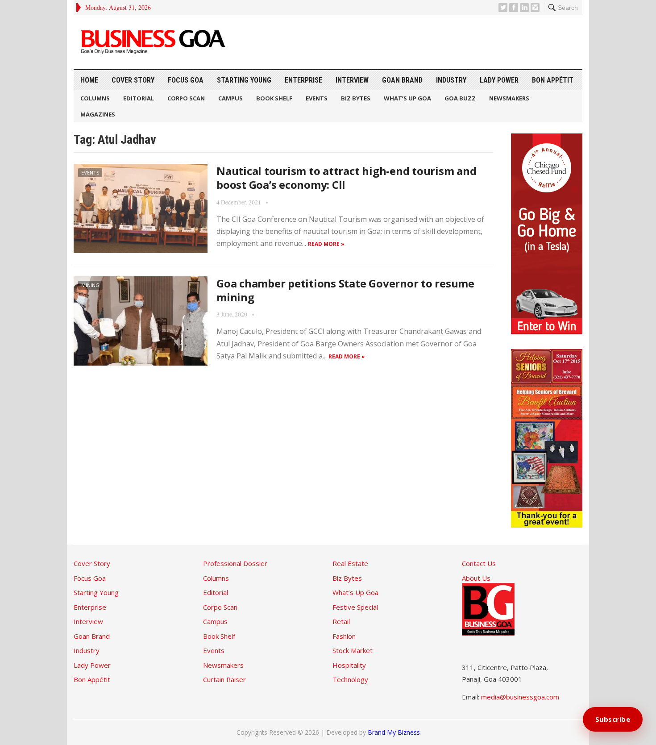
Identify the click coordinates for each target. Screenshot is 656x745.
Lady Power (499, 80)
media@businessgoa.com (520, 696)
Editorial (138, 98)
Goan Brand (402, 80)
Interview (352, 80)
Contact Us (479, 563)
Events (317, 98)
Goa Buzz (460, 98)
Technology (350, 679)
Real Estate (350, 563)
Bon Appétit (552, 80)
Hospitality (349, 665)
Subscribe (613, 719)
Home (89, 80)
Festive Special (355, 607)
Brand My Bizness (394, 732)
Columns (95, 98)
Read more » (326, 244)
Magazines (97, 114)
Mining (90, 285)
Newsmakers (509, 98)
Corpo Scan (186, 98)
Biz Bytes (355, 98)
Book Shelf (274, 98)
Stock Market (352, 650)
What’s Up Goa (407, 98)
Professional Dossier (235, 563)
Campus (230, 98)
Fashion (344, 636)
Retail (341, 621)
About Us (476, 578)
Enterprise (303, 80)
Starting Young (244, 80)
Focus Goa (185, 80)
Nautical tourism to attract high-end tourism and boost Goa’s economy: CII (346, 177)
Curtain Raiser (224, 679)
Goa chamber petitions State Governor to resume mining (345, 290)
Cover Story (133, 80)
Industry (451, 80)
